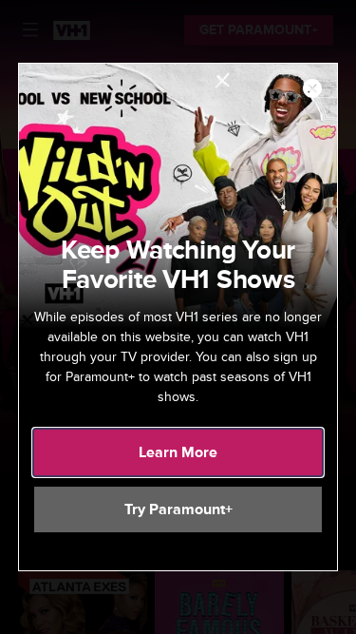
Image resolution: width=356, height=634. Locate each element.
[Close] (312, 89)
